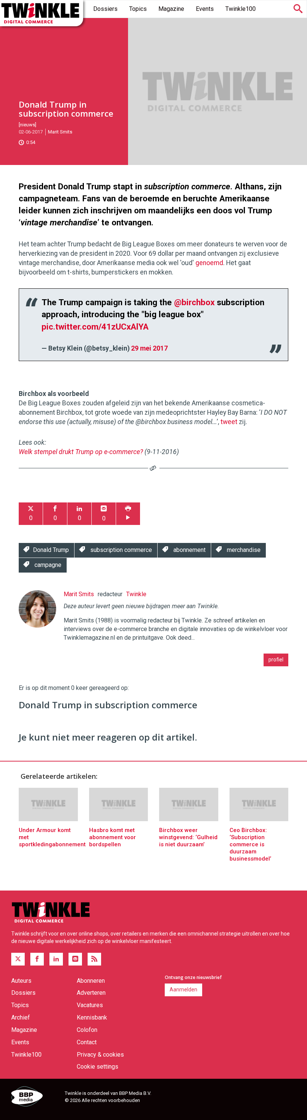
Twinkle (136, 594)
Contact (87, 1042)
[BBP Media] (35, 1097)
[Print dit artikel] (128, 513)
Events (205, 8)
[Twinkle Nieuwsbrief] (75, 959)
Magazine (171, 8)
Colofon (87, 1029)
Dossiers (105, 8)
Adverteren (91, 992)
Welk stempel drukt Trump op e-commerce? (81, 452)
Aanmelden (183, 990)
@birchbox (194, 302)
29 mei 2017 (149, 348)
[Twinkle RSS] (94, 959)
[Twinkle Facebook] (37, 959)
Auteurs (21, 980)
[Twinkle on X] (18, 959)
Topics (138, 8)
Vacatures (90, 1005)
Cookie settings (97, 1066)
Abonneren (91, 980)
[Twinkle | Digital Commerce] (41, 13)
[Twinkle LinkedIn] (56, 959)
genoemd (209, 263)
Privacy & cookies (100, 1054)
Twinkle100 (240, 8)
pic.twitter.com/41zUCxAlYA (95, 326)
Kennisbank (92, 1017)
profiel (275, 660)
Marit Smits (60, 132)
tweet (229, 422)
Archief (20, 1017)
